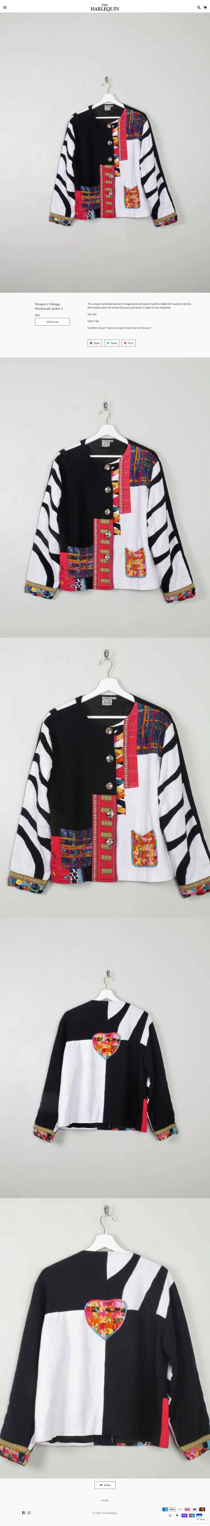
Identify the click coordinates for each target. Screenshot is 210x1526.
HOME (105, 1500)
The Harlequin (109, 1512)
